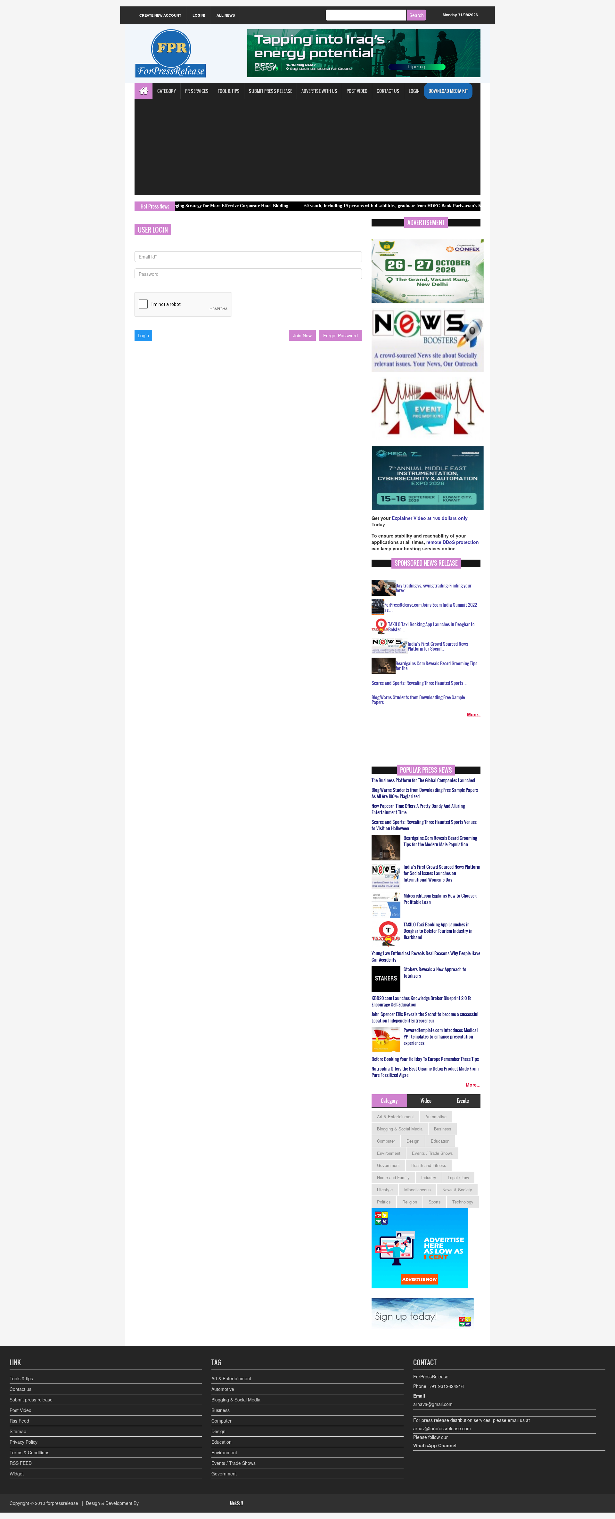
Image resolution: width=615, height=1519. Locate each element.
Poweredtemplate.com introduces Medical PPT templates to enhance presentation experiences (441, 1036)
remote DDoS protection (452, 542)
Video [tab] (426, 1100)
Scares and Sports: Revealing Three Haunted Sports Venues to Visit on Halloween (424, 825)
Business (442, 1129)
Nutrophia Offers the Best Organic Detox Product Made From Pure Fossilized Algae (425, 1071)
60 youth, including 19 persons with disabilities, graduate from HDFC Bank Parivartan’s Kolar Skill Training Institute (373, 205)
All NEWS (226, 15)
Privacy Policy (23, 1442)
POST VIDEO (357, 90)
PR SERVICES (197, 90)
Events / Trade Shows (432, 1153)
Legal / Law (458, 1177)
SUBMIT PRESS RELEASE (270, 90)
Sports (435, 1202)
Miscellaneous (417, 1189)
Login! (199, 15)
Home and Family (393, 1177)
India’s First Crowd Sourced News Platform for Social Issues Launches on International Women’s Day (442, 873)
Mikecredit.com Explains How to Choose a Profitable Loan (441, 898)
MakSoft (236, 1503)
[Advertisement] (307, 147)
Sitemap (18, 1431)
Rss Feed (19, 1420)
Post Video (20, 1410)
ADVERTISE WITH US (319, 90)
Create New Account (160, 15)
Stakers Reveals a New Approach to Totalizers (435, 972)
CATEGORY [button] (166, 90)
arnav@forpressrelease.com (442, 1428)
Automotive (436, 1116)
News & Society (457, 1189)
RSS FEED (21, 1463)
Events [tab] (463, 1100)
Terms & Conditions (29, 1452)
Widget (17, 1473)
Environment (388, 1153)
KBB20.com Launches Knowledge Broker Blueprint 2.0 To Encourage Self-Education (422, 1001)
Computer (386, 1141)
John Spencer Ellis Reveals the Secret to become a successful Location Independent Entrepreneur (425, 1017)
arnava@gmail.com (433, 1404)
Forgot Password (340, 335)
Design (412, 1141)
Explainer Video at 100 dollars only (430, 518)
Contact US (388, 90)
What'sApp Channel (434, 1445)
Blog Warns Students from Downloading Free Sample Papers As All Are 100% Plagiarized (425, 793)
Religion (409, 1202)
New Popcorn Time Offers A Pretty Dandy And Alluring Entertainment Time (418, 809)
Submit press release (31, 1399)
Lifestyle (385, 1189)
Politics (384, 1202)
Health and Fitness (428, 1165)
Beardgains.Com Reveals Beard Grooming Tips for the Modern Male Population (440, 841)
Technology (462, 1202)
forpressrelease (62, 1503)
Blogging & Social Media (399, 1129)
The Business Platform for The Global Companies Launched (423, 780)
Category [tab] (389, 1100)
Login (414, 90)
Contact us (20, 1389)
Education (440, 1141)
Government (388, 1165)
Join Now (302, 335)
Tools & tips (21, 1378)
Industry (428, 1177)
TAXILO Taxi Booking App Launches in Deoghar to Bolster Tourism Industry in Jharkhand (438, 930)
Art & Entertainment (395, 1116)
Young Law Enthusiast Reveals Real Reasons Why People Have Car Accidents (426, 956)
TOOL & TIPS (229, 90)
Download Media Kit (448, 90)
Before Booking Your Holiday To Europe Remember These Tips (425, 1059)
